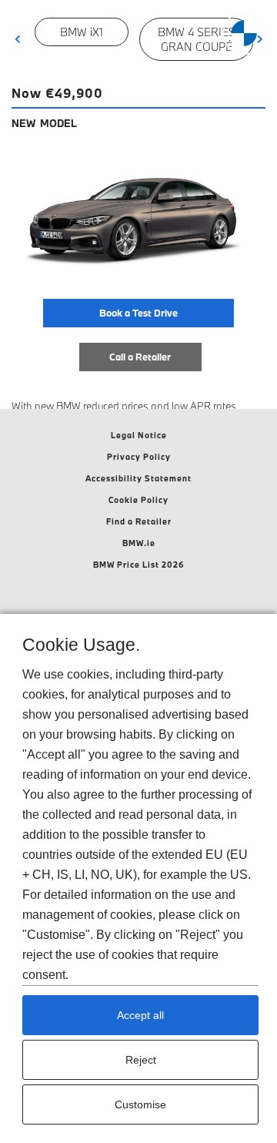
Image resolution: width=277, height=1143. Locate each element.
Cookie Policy (138, 499)
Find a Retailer (139, 521)
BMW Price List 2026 (139, 564)
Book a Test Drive (138, 313)
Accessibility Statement (138, 478)
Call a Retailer (140, 356)
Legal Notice (139, 435)
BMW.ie (138, 543)
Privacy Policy (139, 456)
